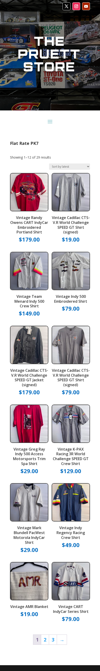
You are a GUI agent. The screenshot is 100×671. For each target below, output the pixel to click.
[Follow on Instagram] (76, 6)
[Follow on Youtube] (86, 6)
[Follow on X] (66, 6)
